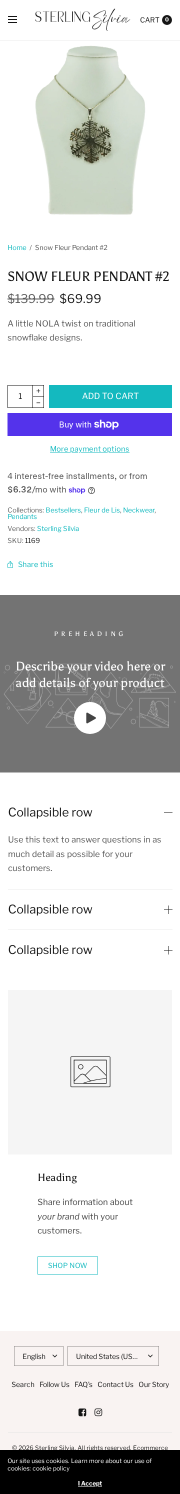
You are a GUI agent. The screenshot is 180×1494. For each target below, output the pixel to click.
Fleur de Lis (102, 510)
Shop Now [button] (68, 1265)
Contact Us (116, 1384)
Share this (36, 564)
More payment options (90, 449)
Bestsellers (63, 510)
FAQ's (83, 1384)
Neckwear (138, 510)
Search (23, 1384)
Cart (150, 20)
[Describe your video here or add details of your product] (90, 731)
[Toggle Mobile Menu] (19, 20)
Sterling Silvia (58, 528)
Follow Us (55, 1384)
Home (17, 248)
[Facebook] (82, 1412)
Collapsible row (50, 812)
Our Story (153, 1384)
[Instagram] (98, 1412)
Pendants (22, 516)
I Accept (90, 1483)
